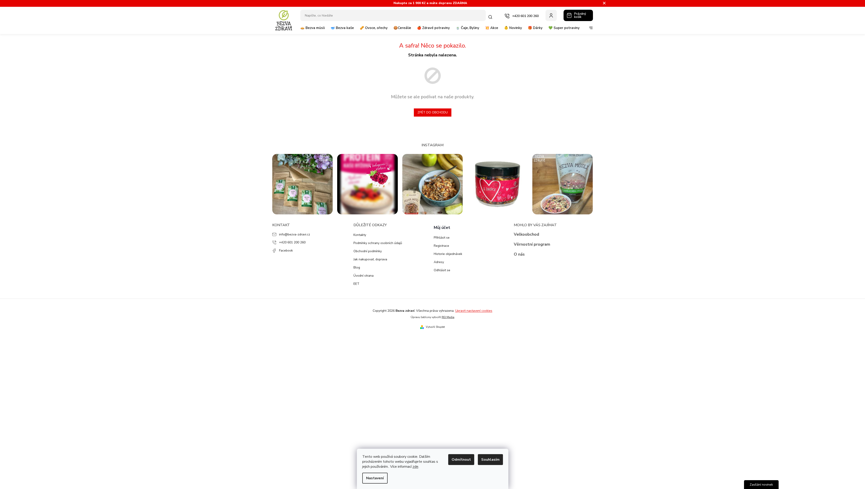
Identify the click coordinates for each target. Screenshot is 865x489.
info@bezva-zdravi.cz (294, 234)
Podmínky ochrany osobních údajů (377, 243)
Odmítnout (461, 459)
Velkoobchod (526, 234)
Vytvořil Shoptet (435, 327)
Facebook (286, 250)
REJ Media (448, 317)
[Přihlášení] (551, 15)
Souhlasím (490, 459)
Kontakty (359, 235)
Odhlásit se (442, 270)
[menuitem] (312, 30)
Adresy (439, 262)
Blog (356, 267)
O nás (519, 254)
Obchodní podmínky (367, 251)
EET (356, 284)
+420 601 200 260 (292, 242)
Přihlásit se (442, 237)
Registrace (441, 246)
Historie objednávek (448, 254)
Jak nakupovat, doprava (370, 259)
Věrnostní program (532, 244)
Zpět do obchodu (432, 112)
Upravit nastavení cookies (473, 311)
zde (415, 466)
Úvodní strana (363, 275)
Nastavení (375, 478)
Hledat (491, 17)
